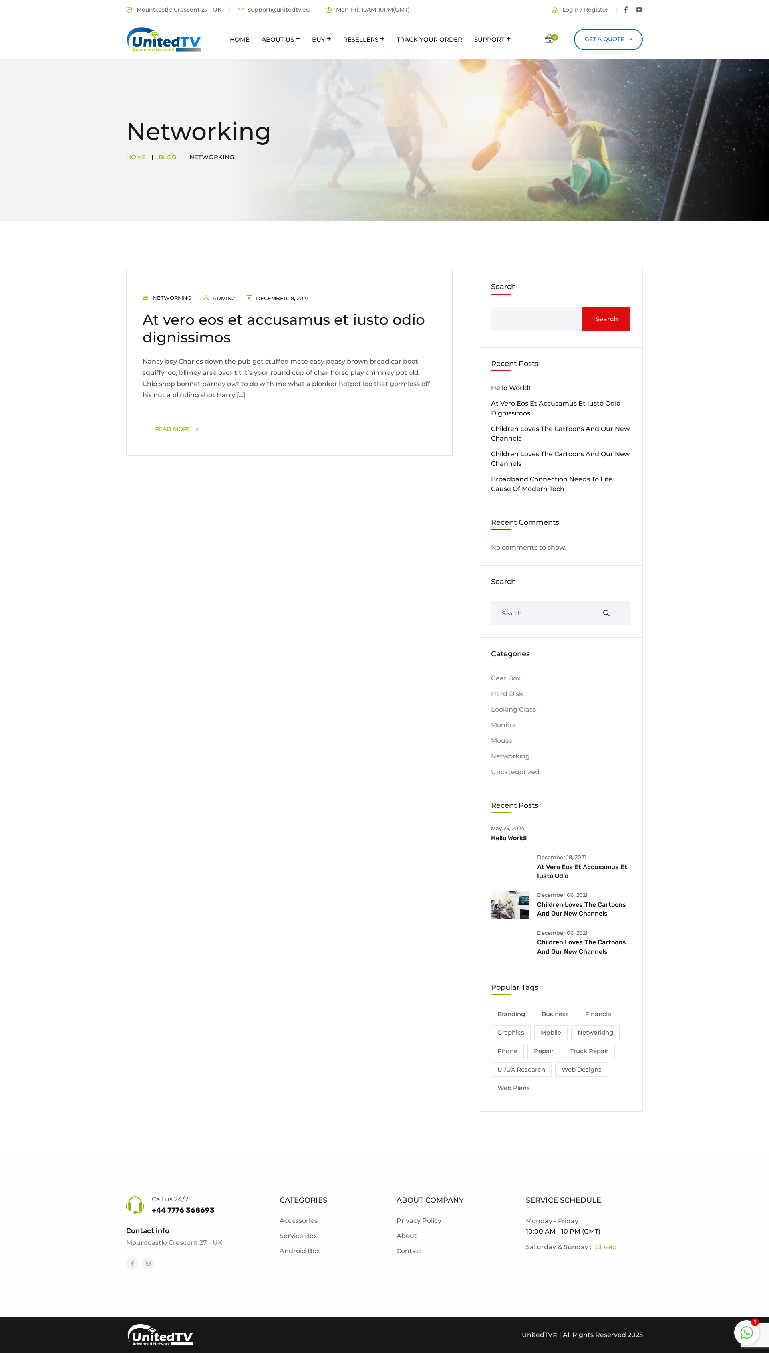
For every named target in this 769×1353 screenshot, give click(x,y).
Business (555, 1014)
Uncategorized (515, 772)
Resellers (360, 39)
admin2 (224, 298)
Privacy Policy (419, 1220)
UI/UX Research (521, 1069)
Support (489, 39)
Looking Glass (513, 709)
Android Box (300, 1251)
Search (503, 286)
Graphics (510, 1032)
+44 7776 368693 (183, 1210)
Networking (172, 298)
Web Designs (582, 1069)
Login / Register (585, 9)
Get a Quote (604, 39)
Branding (511, 1014)
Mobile (551, 1032)
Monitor (504, 725)
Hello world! (510, 388)
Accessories (299, 1220)
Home (240, 39)
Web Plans (513, 1088)
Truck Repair (589, 1051)
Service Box (298, 1236)
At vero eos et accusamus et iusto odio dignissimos (284, 328)
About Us (278, 39)
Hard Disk (507, 694)
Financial (599, 1014)
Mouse (502, 740)
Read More (173, 429)
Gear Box (506, 678)
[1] (746, 1332)
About (407, 1236)
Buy (318, 39)
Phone (507, 1051)
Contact (410, 1251)
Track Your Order (429, 39)
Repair (544, 1051)
